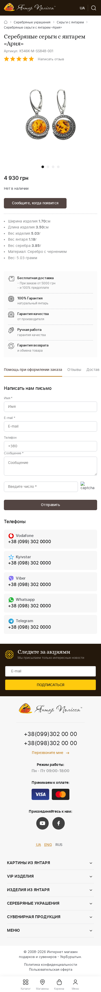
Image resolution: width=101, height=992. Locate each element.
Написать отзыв (51, 59)
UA (38, 845)
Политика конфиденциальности (50, 965)
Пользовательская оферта (50, 969)
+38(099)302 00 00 (50, 734)
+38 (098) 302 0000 (29, 563)
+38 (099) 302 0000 (29, 542)
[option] (33, 371)
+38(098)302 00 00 (50, 743)
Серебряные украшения (32, 22)
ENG (48, 845)
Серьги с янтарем (70, 22)
